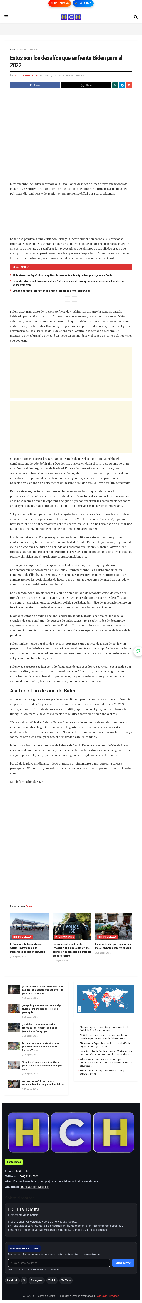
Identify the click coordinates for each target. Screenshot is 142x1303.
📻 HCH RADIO (83, 3)
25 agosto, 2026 (19, 957)
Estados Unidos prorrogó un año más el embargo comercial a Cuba (51, 290)
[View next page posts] (74, 299)
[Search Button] (136, 17)
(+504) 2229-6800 (28, 1176)
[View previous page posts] (67, 299)
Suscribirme (123, 1263)
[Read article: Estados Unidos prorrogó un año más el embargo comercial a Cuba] (114, 926)
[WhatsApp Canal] (138, 651)
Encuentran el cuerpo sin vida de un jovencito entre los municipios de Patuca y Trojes (41, 1046)
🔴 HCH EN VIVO (60, 3)
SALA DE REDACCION (26, 75)
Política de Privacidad (107, 1295)
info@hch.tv (21, 1171)
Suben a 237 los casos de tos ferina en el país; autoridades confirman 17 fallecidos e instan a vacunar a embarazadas (106, 1062)
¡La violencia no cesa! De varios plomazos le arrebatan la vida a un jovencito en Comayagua (39, 1027)
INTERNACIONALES (28, 49)
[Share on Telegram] (122, 85)
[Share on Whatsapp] (115, 85)
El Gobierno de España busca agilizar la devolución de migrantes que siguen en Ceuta (62, 275)
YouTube (66, 1280)
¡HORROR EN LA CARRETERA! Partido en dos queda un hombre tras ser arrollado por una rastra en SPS (42, 990)
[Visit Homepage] (70, 17)
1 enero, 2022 (50, 75)
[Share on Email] (129, 85)
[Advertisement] (71, 28)
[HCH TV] (71, 1132)
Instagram (37, 1280)
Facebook (12, 1280)
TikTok (51, 1280)
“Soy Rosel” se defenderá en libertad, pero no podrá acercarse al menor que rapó (42, 1065)
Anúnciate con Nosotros (34, 1186)
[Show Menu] (6, 17)
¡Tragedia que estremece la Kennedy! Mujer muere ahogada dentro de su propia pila (41, 1009)
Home (13, 49)
